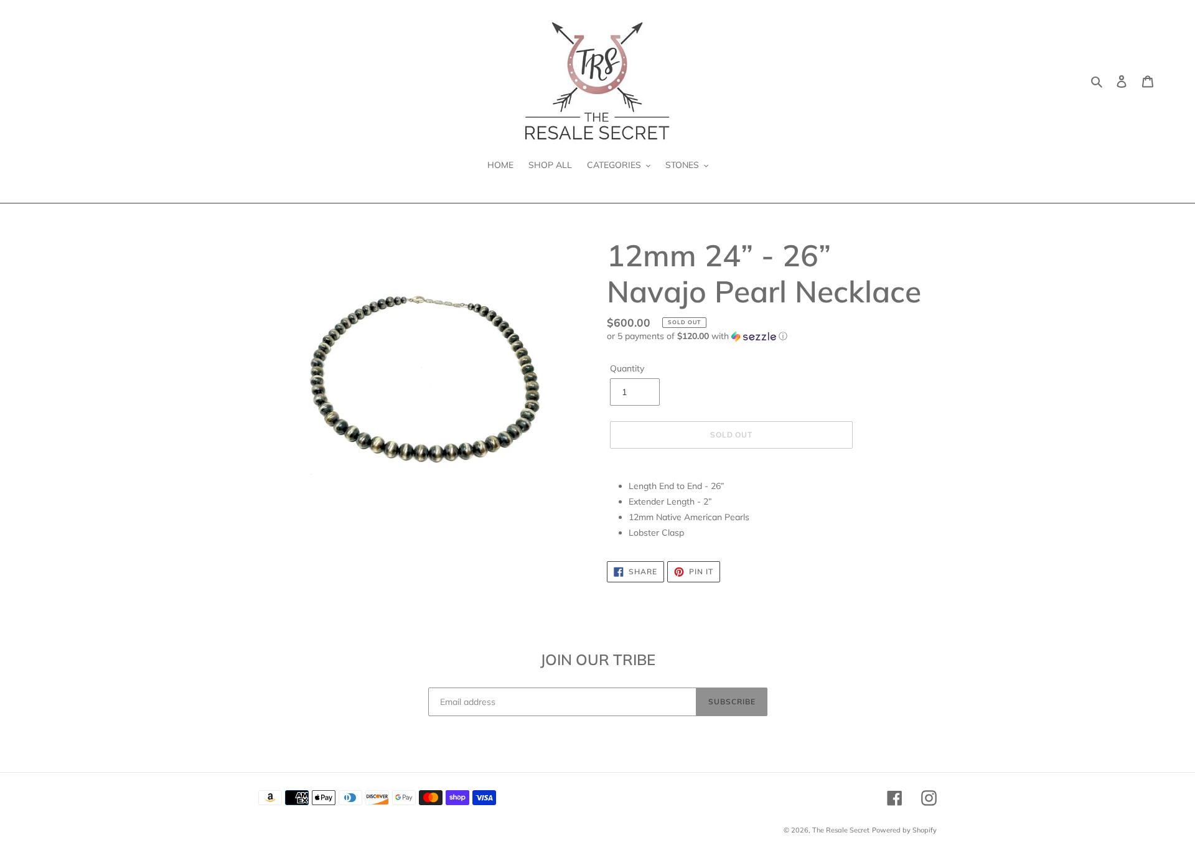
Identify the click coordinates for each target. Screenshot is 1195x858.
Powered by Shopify (904, 830)
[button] (697, 336)
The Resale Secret (840, 830)
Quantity (627, 368)
